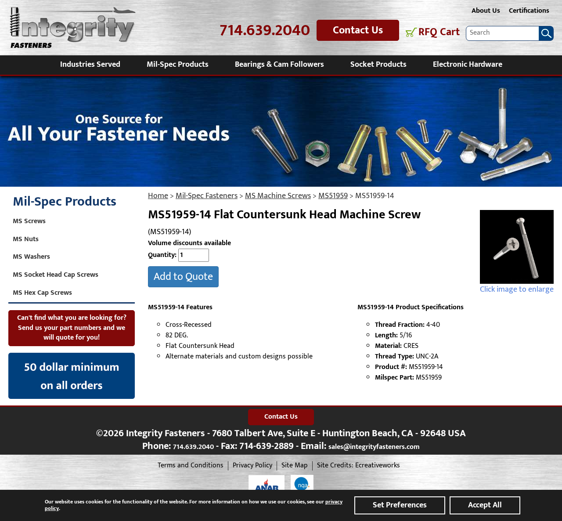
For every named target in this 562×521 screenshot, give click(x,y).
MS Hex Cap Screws (42, 293)
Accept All (485, 505)
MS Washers (31, 257)
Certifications (529, 11)
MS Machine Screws (278, 196)
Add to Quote (183, 277)
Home (158, 196)
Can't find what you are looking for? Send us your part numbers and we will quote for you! (71, 328)
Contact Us (358, 30)
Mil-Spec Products (178, 64)
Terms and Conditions (190, 465)
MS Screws (29, 221)
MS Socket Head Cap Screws (55, 275)
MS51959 (333, 196)
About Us (486, 11)
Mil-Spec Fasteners (207, 196)
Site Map (294, 465)
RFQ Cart (439, 32)
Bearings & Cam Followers (279, 64)
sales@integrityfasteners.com (374, 447)
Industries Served (90, 64)
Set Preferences (400, 505)
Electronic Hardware (467, 64)
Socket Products (378, 64)
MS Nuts (26, 239)
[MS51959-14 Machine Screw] (517, 247)
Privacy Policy (252, 465)
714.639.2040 (265, 30)
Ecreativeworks (377, 465)
